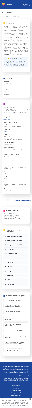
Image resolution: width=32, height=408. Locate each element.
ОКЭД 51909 (6, 136)
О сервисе (16, 388)
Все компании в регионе (9, 151)
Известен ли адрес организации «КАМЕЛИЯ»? (15, 318)
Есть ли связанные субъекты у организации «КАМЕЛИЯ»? (14, 349)
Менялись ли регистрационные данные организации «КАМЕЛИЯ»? (14, 343)
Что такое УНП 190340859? (14, 300)
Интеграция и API (16, 393)
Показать (14, 84)
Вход (26, 4)
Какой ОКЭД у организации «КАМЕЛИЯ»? (13, 325)
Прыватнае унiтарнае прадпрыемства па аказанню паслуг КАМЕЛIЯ (15, 113)
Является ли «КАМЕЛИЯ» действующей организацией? (13, 305)
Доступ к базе (16, 385)
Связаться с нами (16, 395)
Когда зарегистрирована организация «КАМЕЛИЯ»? (12, 312)
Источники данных (16, 390)
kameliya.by (6, 94)
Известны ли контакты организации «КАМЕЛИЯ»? (16, 336)
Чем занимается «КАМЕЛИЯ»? (14, 331)
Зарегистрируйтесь (13, 63)
